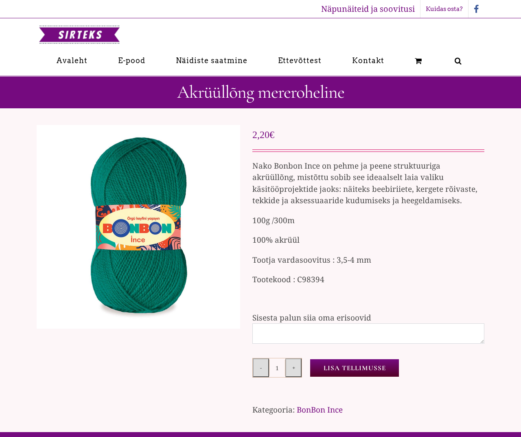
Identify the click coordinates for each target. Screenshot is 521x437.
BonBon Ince (320, 409)
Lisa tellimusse (355, 368)
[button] (458, 60)
